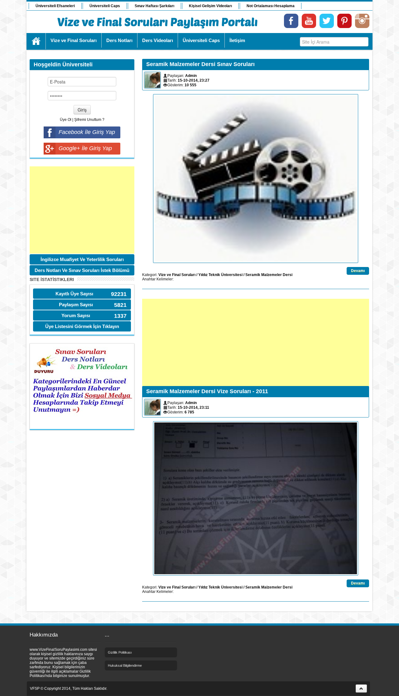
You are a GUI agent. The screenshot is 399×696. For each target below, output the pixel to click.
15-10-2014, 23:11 (193, 407)
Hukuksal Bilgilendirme (125, 665)
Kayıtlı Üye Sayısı (74, 293)
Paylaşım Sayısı (76, 304)
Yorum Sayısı (75, 315)
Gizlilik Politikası (120, 652)
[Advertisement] (82, 210)
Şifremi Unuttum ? (89, 119)
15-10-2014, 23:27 (193, 80)
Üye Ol (65, 119)
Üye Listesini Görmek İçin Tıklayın (82, 326)
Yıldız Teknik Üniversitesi (220, 275)
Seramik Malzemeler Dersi (268, 275)
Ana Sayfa (36, 41)
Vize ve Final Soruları (176, 275)
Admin (191, 76)
